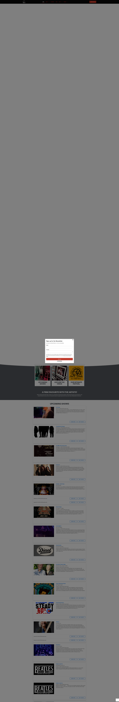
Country (47, 349)
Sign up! (59, 359)
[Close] (73, 339)
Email (47, 345)
